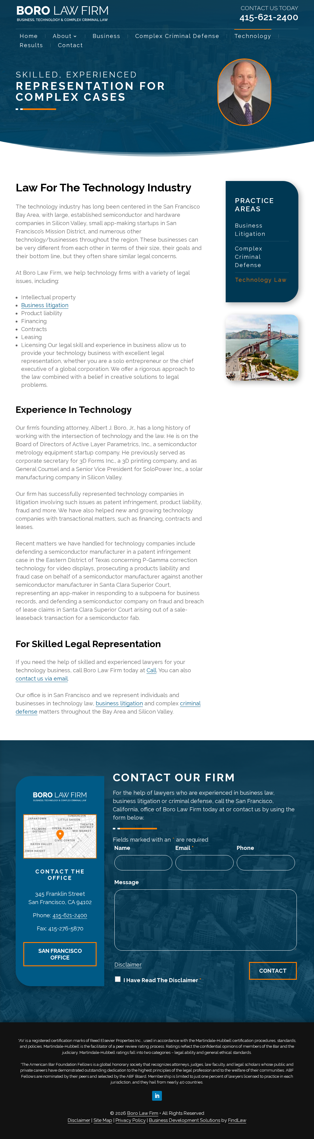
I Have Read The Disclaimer (162, 980)
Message (126, 882)
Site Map (103, 1120)
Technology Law (261, 280)
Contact (70, 45)
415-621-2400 (268, 17)
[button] (308, 1094)
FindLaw (237, 1120)
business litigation (119, 703)
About (62, 36)
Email (184, 848)
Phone (245, 848)
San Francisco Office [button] (60, 954)
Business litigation (44, 305)
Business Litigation (250, 229)
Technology (252, 36)
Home (29, 36)
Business (107, 36)
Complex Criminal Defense (177, 36)
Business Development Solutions (184, 1120)
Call (151, 670)
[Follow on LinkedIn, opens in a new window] (157, 1096)
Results (31, 45)
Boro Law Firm (142, 1113)
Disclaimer (128, 964)
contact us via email (42, 678)
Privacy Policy (131, 1120)
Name (122, 848)
